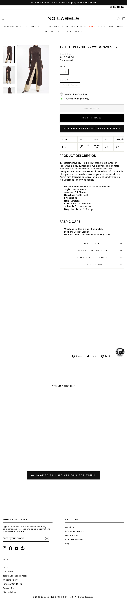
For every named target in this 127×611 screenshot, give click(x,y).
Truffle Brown (70, 85)
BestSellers (106, 26)
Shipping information (92, 250)
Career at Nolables (74, 539)
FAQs (5, 567)
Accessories (74, 26)
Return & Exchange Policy (15, 576)
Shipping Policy (10, 580)
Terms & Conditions (12, 584)
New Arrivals (13, 26)
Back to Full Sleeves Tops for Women (65, 475)
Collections (51, 26)
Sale (92, 26)
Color (64, 80)
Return (49, 31)
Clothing (31, 26)
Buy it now (92, 128)
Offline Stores (71, 535)
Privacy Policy (9, 592)
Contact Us (8, 588)
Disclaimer (92, 243)
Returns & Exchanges (92, 258)
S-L (64, 71)
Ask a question (92, 264)
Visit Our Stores (68, 31)
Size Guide (8, 571)
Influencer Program (74, 531)
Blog (120, 26)
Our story (69, 527)
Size (62, 66)
